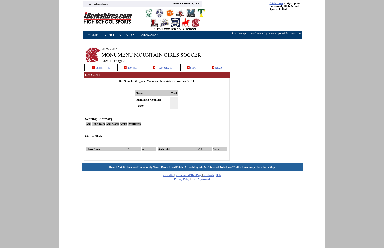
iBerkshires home (98, 4)
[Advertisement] (266, 51)
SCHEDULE (103, 67)
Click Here (276, 3)
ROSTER (132, 67)
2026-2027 (149, 35)
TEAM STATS (164, 67)
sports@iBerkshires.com (289, 33)
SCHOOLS (112, 35)
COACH (194, 67)
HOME (93, 35)
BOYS (130, 35)
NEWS (219, 67)
